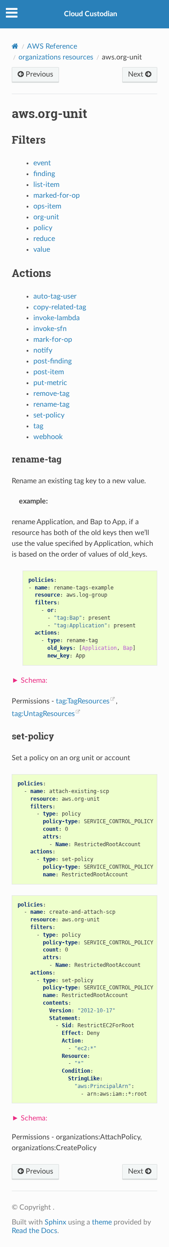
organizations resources (55, 57)
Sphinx (55, 1222)
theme (102, 1222)
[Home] (15, 46)
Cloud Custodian (90, 14)
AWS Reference (52, 46)
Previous (38, 74)
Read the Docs (34, 1230)
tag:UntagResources (43, 713)
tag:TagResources (83, 701)
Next (136, 74)
